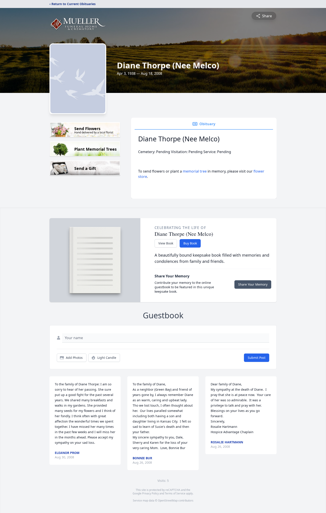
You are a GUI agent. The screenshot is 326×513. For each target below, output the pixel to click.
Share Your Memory (252, 284)
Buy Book (190, 243)
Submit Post (256, 357)
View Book (165, 243)
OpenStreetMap (168, 500)
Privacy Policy (150, 493)
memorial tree (195, 171)
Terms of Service (175, 493)
